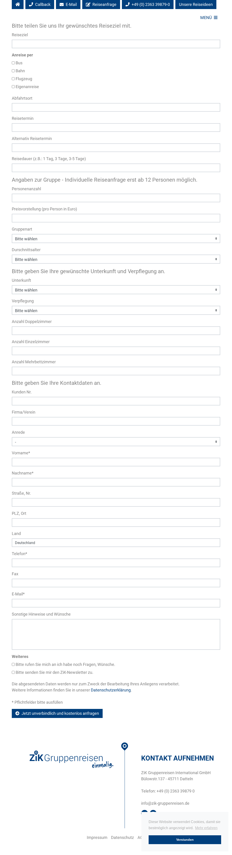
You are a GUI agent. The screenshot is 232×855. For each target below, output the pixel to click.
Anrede (18, 432)
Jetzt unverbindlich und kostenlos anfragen (60, 713)
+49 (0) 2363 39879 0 (176, 791)
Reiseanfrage (104, 4)
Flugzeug (23, 78)
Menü (206, 17)
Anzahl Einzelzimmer (31, 341)
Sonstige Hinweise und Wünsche (41, 614)
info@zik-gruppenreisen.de (165, 803)
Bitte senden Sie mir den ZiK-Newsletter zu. (54, 672)
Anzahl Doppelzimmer (32, 321)
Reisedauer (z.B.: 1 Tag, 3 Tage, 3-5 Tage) (49, 158)
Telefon (19, 553)
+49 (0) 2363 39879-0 (150, 4)
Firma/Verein (23, 412)
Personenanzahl (26, 188)
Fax (15, 573)
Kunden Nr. (22, 392)
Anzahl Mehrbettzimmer (34, 361)
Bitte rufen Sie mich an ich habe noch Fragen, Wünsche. (65, 664)
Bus (18, 62)
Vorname (21, 452)
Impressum (97, 837)
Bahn (20, 70)
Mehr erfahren (206, 828)
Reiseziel (20, 34)
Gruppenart (22, 229)
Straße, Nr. (21, 493)
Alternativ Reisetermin (32, 138)
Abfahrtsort (22, 98)
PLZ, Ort (19, 513)
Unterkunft (21, 280)
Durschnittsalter (26, 249)
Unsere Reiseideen (196, 4)
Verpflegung (23, 301)
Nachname (23, 473)
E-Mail (71, 4)
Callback (42, 4)
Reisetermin (23, 118)
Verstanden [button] (185, 839)
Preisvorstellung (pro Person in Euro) (44, 209)
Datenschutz (122, 837)
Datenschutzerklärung (111, 690)
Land (16, 533)
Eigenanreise (27, 86)
